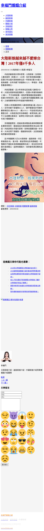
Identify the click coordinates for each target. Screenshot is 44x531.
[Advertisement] (22, 235)
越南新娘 (9, 18)
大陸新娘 (9, 15)
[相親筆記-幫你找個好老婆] (12, 300)
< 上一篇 (4, 380)
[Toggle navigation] (2, 11)
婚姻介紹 (9, 24)
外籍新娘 (9, 21)
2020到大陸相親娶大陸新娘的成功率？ (23, 268)
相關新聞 (9, 49)
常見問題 (9, 34)
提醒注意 (9, 29)
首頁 (7, 46)
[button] (3, 377)
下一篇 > (4, 383)
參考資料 (9, 32)
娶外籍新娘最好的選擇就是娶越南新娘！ (24, 291)
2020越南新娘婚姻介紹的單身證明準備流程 (25, 271)
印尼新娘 (10, 206)
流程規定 (9, 26)
